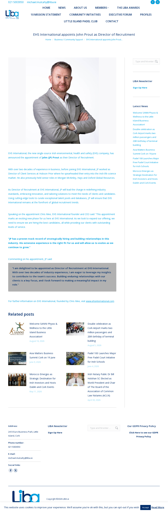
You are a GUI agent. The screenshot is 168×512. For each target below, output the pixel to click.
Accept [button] (145, 507)
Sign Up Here (140, 87)
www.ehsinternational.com (100, 301)
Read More (157, 507)
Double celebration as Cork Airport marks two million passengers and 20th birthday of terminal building (101, 332)
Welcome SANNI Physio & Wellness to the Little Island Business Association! (43, 330)
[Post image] (17, 329)
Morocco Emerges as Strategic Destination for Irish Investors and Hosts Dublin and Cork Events (43, 381)
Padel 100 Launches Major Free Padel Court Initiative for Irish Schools (102, 357)
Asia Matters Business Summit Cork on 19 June (42, 355)
